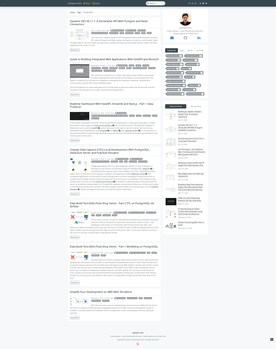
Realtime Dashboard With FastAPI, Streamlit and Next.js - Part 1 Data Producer (111, 105)
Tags (79, 12)
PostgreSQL (129, 33)
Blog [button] (88, 3)
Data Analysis (190, 60)
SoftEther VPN (96, 301)
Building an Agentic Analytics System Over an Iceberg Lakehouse (190, 114)
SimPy (149, 33)
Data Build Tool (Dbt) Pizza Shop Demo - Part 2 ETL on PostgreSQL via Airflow (112, 204)
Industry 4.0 (189, 90)
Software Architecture (139, 68)
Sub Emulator (143, 161)
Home (72, 12)
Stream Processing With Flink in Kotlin (191, 223)
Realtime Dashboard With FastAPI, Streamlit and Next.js (110, 116)
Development (123, 65)
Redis (143, 33)
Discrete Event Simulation (99, 33)
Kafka (122, 33)
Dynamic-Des (114, 33)
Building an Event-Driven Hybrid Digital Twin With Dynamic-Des (191, 164)
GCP (121, 161)
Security (186, 68)
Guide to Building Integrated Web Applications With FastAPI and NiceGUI (114, 59)
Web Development (109, 71)
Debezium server (138, 174)
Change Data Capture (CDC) (100, 161)
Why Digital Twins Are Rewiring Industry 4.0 (190, 174)
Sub (126, 161)
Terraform (106, 301)
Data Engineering (118, 30)
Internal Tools (96, 68)
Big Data (189, 77)
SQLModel (152, 68)
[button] (200, 3)
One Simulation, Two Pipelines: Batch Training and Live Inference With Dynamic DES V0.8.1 (191, 152)
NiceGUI (105, 68)
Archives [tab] (200, 50)
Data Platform (173, 90)
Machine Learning (174, 73)
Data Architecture (194, 73)
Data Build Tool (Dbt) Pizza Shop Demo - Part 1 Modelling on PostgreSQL (114, 246)
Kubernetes (172, 68)
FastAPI (138, 65)
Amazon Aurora (132, 298)
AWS (140, 298)
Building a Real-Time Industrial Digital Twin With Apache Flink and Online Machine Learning (190, 187)
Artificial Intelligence (175, 85)
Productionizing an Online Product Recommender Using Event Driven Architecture (190, 211)
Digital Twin (141, 30)
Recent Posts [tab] (196, 106)
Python (137, 33)
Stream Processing (175, 94)
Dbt (93, 215)
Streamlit (103, 130)
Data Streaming (137, 159)
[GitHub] (189, 3)
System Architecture (175, 81)
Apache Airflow (151, 212)
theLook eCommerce (103, 125)
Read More (75, 50)
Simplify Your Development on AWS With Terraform (101, 292)
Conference (194, 85)
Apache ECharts (131, 130)
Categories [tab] (171, 50)
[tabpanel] (185, 75)
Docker (131, 65)
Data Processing (174, 77)
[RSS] (195, 3)
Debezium (114, 161)
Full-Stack (146, 65)
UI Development (97, 71)
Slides (97, 3)
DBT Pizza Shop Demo (137, 212)
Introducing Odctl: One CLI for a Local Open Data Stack (191, 139)
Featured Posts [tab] (176, 106)
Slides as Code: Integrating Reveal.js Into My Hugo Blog (189, 199)
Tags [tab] (182, 50)
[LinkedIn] (192, 3)
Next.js (115, 130)
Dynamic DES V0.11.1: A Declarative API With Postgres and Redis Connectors (109, 22)
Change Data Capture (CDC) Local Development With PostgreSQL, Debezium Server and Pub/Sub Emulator (110, 151)
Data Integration (123, 159)
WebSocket (95, 118)
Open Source (132, 30)
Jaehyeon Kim (75, 3)
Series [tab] (190, 50)
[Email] (172, 37)
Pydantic (121, 68)
